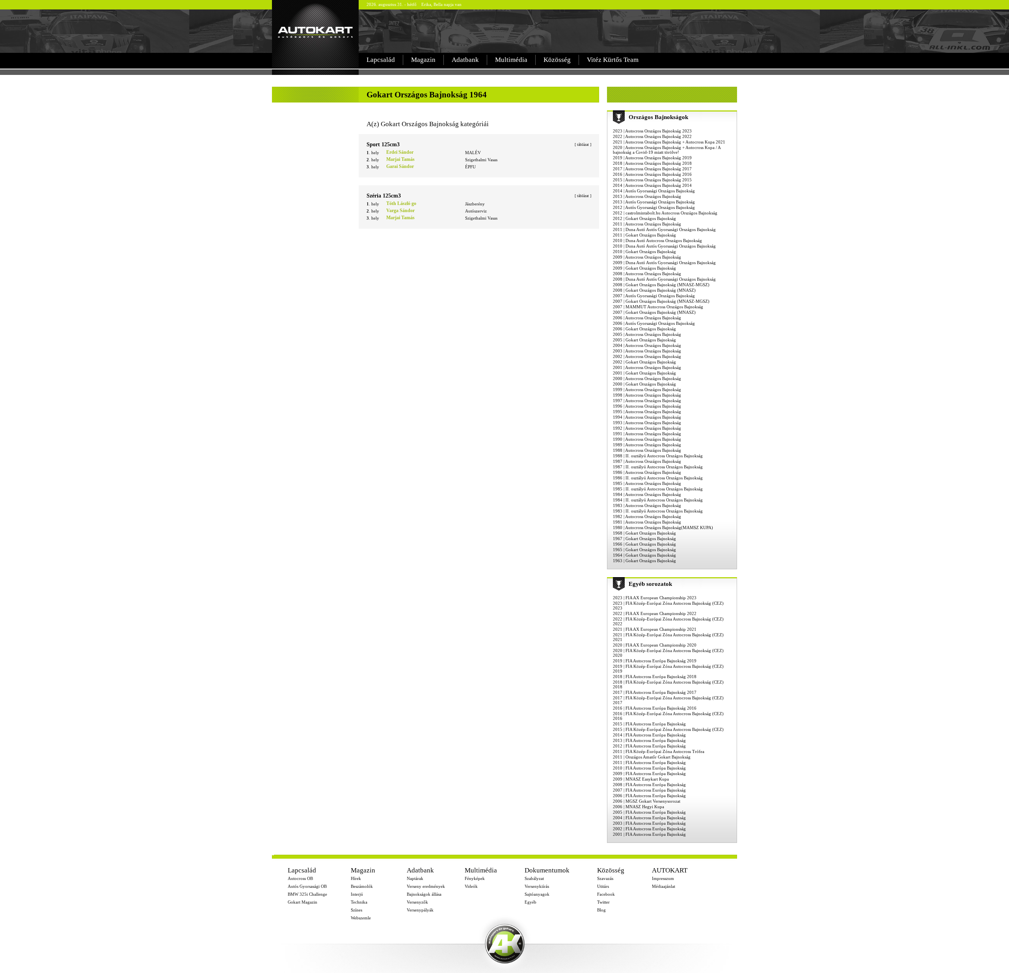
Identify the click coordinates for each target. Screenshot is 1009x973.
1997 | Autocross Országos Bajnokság (647, 400)
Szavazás (605, 878)
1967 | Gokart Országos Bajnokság (644, 538)
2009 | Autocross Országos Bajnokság (647, 257)
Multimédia (511, 59)
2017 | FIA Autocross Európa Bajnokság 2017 (654, 692)
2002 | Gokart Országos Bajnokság (644, 362)
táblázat (583, 144)
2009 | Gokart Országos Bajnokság (644, 268)
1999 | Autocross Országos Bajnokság (647, 389)
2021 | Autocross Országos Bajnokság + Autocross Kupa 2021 (669, 142)
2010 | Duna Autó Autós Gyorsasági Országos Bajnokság (664, 246)
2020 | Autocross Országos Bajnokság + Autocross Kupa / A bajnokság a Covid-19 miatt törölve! (666, 150)
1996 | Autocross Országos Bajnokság (647, 406)
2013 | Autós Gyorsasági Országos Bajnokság (654, 201)
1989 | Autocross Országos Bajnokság (647, 444)
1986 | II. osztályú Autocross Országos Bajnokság (658, 477)
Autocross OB (300, 878)
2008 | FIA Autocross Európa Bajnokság (649, 784)
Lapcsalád (381, 59)
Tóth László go (401, 203)
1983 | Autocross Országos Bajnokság (647, 505)
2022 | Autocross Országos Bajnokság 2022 (652, 136)
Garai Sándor (400, 166)
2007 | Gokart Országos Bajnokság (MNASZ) (654, 312)
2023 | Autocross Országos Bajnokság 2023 (652, 131)
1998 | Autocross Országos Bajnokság (647, 395)
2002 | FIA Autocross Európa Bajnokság (649, 828)
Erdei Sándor (399, 152)
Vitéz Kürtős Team (613, 59)
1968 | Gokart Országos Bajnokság (644, 533)
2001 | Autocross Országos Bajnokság (647, 367)
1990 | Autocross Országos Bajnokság (647, 439)
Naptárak (415, 878)
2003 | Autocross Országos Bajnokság (647, 351)
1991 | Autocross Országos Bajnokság (647, 433)
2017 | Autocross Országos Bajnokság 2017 (652, 168)
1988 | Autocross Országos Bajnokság (647, 450)
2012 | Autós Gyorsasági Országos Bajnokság (654, 207)
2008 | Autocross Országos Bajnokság (647, 273)
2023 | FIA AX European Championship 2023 (654, 597)
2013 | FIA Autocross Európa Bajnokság (649, 740)
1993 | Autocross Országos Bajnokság (647, 422)
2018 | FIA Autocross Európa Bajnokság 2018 (654, 676)
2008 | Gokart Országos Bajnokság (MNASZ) (654, 290)
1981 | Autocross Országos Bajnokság (647, 522)
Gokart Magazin (302, 902)
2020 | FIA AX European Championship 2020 (654, 645)
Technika (359, 902)
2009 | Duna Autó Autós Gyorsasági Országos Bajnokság (664, 262)
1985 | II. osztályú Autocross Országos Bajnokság (658, 489)
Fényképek (475, 878)
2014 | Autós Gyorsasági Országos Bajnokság (654, 190)
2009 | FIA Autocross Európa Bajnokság (649, 773)
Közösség (557, 59)
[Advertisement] (549, 31)
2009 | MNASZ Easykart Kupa (641, 779)
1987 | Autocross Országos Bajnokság (647, 461)
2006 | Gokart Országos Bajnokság (644, 328)
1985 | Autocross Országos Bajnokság (647, 483)
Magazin (423, 59)
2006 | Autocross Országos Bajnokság (647, 317)
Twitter (603, 902)
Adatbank (465, 59)
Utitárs (603, 886)
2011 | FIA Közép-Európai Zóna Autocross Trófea (658, 751)
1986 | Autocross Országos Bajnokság (647, 472)
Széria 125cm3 (384, 196)
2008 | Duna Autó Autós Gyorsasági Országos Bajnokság (664, 279)
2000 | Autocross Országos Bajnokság (647, 378)
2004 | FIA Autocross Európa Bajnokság (649, 817)
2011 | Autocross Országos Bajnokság (647, 224)
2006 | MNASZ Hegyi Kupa (638, 806)
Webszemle (361, 917)
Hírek (356, 878)
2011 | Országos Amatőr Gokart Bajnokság (652, 757)
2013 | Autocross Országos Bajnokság (647, 196)
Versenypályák (420, 910)
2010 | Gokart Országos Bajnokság (644, 251)
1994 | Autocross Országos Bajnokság (647, 417)
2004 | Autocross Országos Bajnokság (647, 345)
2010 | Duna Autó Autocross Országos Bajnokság (657, 240)
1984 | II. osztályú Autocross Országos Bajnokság (658, 500)
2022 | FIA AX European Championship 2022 (654, 613)
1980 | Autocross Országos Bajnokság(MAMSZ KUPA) (663, 527)
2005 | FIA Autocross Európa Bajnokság (649, 812)
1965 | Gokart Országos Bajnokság (644, 549)
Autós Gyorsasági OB (307, 886)
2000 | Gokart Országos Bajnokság (644, 384)
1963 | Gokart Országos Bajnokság (644, 560)
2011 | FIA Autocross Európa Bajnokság (649, 762)
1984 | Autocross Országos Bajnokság (647, 494)
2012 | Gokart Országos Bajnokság (644, 218)
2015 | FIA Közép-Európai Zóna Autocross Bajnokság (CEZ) (668, 729)
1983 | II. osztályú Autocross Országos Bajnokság (658, 511)
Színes (356, 910)
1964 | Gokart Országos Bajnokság (644, 555)
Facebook (606, 894)
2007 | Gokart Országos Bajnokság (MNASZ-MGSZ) (661, 301)
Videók (471, 886)
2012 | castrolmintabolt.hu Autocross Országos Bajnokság (665, 213)
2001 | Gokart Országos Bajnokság (644, 373)
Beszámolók (362, 886)
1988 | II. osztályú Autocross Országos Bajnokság (658, 455)
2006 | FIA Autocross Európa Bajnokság (649, 795)
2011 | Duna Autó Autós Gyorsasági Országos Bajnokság (664, 229)
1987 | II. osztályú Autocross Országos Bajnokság (658, 466)
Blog (601, 910)
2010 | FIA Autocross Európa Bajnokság (649, 768)
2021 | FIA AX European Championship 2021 (654, 629)
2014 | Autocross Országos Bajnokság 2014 (652, 185)
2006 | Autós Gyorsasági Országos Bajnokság (654, 323)
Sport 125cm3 (383, 144)
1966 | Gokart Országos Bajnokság (644, 544)
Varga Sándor (400, 210)
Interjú (357, 894)
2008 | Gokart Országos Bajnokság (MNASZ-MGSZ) (661, 284)
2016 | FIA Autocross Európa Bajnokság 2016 (654, 708)
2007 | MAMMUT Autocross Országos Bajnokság (658, 306)
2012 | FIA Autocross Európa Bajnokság (649, 746)
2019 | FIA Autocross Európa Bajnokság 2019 (654, 660)
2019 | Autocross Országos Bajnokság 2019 (652, 157)
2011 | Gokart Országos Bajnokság (644, 235)
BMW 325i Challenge (307, 894)
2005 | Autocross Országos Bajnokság (647, 334)
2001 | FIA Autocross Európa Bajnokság (649, 834)
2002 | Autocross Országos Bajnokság (647, 356)
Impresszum (663, 878)
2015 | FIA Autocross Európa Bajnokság (649, 723)
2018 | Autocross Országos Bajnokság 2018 (652, 163)
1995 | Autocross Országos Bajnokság (647, 411)
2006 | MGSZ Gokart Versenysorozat (646, 801)
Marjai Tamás (400, 159)
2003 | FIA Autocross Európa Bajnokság (649, 823)
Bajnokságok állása (424, 894)
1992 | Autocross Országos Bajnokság (647, 428)
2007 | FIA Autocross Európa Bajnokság (649, 790)
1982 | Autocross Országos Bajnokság (647, 516)
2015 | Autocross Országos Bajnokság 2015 (652, 179)
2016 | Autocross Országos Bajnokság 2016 (652, 174)
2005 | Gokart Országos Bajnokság (644, 339)
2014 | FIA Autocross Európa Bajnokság (649, 735)
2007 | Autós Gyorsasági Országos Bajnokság (654, 295)
